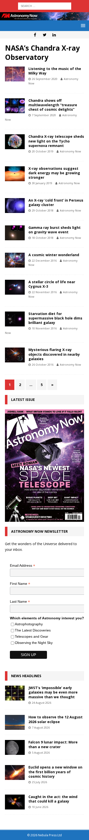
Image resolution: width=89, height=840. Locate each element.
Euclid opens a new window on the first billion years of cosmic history (55, 771)
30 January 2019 (42, 183)
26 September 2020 (44, 79)
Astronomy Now (70, 151)
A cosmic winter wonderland (53, 254)
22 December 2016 (44, 260)
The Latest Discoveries (33, 630)
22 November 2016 (44, 292)
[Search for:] (44, 5)
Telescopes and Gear (31, 636)
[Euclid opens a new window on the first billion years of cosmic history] (15, 772)
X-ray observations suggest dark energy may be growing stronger (54, 173)
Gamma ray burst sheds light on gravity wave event (54, 229)
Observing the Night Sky (34, 643)
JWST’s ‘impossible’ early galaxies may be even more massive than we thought (53, 692)
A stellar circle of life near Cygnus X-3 (51, 284)
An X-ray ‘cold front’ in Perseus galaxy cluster (55, 202)
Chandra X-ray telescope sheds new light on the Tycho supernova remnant (56, 141)
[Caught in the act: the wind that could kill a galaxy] (15, 802)
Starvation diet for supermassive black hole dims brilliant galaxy (55, 318)
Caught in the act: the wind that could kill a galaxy (52, 799)
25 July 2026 (39, 782)
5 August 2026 (41, 752)
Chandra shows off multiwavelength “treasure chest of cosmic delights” (52, 105)
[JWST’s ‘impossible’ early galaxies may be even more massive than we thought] (15, 693)
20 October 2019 (42, 151)
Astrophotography (29, 624)
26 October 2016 (42, 364)
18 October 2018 (42, 238)
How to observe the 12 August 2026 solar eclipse (55, 719)
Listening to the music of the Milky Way (54, 70)
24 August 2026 (41, 702)
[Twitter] (44, 34)
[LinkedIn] (54, 34)
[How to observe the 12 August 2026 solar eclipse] (15, 722)
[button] (82, 25)
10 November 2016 (44, 328)
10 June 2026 (40, 807)
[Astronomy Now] (44, 17)
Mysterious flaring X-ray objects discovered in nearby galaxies (54, 354)
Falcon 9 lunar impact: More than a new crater (53, 744)
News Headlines (26, 675)
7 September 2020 (44, 115)
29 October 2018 (42, 210)
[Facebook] (35, 34)
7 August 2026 (41, 727)
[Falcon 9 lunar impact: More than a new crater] (15, 747)
